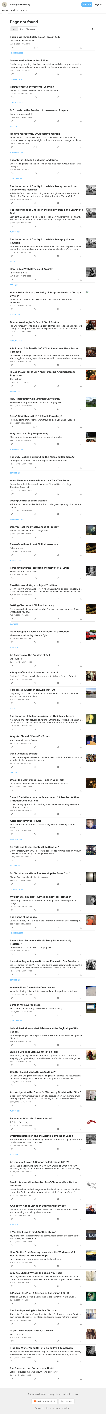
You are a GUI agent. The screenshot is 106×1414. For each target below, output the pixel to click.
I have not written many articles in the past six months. (36, 437)
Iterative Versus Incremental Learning (32, 86)
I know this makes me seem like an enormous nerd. (34, 90)
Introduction (16, 658)
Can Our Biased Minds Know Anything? (33, 1072)
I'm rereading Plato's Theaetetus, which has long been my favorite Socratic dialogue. (45, 165)
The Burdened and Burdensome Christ (32, 1368)
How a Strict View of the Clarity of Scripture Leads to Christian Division (46, 294)
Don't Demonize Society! (24, 753)
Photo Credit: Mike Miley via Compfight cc (30, 635)
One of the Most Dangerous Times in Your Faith (37, 780)
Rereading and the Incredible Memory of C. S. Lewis (39, 567)
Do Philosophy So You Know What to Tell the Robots (39, 631)
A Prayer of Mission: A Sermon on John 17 (34, 672)
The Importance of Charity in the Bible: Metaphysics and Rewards (42, 241)
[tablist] (24, 29)
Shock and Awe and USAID (22, 40)
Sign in (98, 4)
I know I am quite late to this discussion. (29, 877)
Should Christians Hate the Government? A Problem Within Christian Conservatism (44, 799)
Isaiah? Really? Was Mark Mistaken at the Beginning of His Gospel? (44, 1030)
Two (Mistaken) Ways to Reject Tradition (33, 585)
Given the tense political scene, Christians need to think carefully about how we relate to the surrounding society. (46, 758)
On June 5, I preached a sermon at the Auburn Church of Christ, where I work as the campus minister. (44, 695)
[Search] (93, 29)
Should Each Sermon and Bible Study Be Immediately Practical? (40, 942)
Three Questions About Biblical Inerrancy (34, 544)
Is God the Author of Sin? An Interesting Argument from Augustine (42, 373)
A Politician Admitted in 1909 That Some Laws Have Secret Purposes (44, 350)
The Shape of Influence (23, 917)
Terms (58, 1394)
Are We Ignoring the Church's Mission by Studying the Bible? (45, 1092)
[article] (53, 42)
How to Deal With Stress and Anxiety (31, 269)
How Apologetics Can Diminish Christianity (35, 398)
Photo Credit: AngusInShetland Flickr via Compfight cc (35, 402)
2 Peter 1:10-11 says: (20, 1122)
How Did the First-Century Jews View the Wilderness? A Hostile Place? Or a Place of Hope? (42, 1254)
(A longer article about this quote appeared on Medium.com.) (39, 460)
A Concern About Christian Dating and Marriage (38, 1205)
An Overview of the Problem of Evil (30, 655)
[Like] (12, 120)
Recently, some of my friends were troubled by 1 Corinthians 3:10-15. (43, 419)
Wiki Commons (17, 1334)
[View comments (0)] (36, 73)
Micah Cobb (26, 44)
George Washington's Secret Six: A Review (34, 322)
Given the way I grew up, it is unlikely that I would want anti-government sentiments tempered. (44, 805)
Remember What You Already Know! (31, 1118)
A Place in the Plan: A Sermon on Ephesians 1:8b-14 (39, 1293)
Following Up (16, 547)
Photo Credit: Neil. (18, 272)
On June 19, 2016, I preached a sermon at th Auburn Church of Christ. (43, 676)
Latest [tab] (14, 29)
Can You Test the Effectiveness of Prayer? (34, 527)
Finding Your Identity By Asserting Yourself (35, 133)
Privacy (51, 1394)
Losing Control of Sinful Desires (28, 500)
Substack (39, 1408)
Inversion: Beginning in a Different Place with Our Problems (44, 961)
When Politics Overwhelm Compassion (32, 987)
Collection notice (70, 1394)
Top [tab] (21, 29)
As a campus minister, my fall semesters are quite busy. (36, 1008)
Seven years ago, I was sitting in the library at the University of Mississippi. (45, 920)
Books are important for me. (23, 571)
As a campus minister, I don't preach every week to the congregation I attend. (43, 826)
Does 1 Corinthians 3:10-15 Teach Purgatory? (36, 416)
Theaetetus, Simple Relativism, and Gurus (34, 160)
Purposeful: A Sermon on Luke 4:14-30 (32, 689)
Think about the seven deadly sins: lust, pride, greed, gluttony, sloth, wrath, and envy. (45, 505)
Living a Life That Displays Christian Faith (34, 1051)
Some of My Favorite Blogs (25, 1004)
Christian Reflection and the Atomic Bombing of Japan (41, 1135)
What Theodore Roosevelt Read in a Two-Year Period (40, 480)
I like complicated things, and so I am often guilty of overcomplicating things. (43, 902)
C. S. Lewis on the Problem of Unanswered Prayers (39, 110)
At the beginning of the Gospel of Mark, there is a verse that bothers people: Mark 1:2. (46, 1036)
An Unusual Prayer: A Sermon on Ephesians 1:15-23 (39, 1162)
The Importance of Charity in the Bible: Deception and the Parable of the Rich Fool (43, 188)
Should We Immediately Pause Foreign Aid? (35, 37)
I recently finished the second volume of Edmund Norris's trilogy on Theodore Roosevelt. (42, 485)
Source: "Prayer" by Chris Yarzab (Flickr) (29, 530)
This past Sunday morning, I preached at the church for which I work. (43, 1296)
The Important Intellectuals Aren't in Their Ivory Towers (42, 716)
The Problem (16, 378)
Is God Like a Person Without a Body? (31, 1330)
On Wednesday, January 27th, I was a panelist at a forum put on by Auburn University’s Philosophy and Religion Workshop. (45, 852)
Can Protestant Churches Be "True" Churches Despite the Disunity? (43, 1184)
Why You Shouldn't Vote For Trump (30, 736)
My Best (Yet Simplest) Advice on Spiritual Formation (40, 896)
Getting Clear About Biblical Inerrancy (32, 605)
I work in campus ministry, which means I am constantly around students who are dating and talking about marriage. (45, 1211)
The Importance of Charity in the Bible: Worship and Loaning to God (46, 211)
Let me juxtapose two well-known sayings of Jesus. (34, 1371)
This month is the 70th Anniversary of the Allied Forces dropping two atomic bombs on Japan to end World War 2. (46, 1141)
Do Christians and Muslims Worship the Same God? (40, 873)
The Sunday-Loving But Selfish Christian (33, 1310)
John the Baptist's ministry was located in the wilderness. (37, 1259)
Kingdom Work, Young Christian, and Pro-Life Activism (42, 1348)
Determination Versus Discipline (29, 60)
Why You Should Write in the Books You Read (36, 1273)
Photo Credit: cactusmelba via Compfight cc (30, 947)
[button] (5, 10)
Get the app (66, 1401)
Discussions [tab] (31, 29)
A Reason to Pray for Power (25, 820)
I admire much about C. (21, 113)
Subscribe (86, 4)
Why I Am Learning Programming (29, 433)
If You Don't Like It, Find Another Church (33, 1232)
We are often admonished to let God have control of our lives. (39, 783)
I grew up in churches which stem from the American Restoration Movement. (41, 301)
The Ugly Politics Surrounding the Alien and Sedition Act (42, 457)
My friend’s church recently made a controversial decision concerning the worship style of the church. (45, 1237)
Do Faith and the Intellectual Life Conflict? (34, 847)
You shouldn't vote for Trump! (24, 739)
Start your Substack (45, 1401)
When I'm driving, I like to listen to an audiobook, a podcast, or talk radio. (45, 991)
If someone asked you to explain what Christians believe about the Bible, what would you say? (44, 610)
